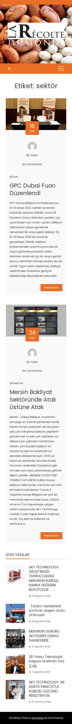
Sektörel (18, 383)
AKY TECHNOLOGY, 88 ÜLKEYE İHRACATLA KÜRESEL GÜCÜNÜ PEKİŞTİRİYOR (47, 689)
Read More (51, 287)
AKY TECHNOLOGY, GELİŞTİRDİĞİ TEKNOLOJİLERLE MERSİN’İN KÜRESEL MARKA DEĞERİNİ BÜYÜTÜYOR (44, 578)
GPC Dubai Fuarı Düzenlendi (32, 189)
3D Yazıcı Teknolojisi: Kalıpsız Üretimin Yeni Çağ (46, 661)
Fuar (15, 177)
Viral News (38, 718)
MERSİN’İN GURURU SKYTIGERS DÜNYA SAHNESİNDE (44, 636)
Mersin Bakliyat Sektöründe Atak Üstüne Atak (33, 399)
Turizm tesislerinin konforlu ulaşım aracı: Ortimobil (47, 610)
